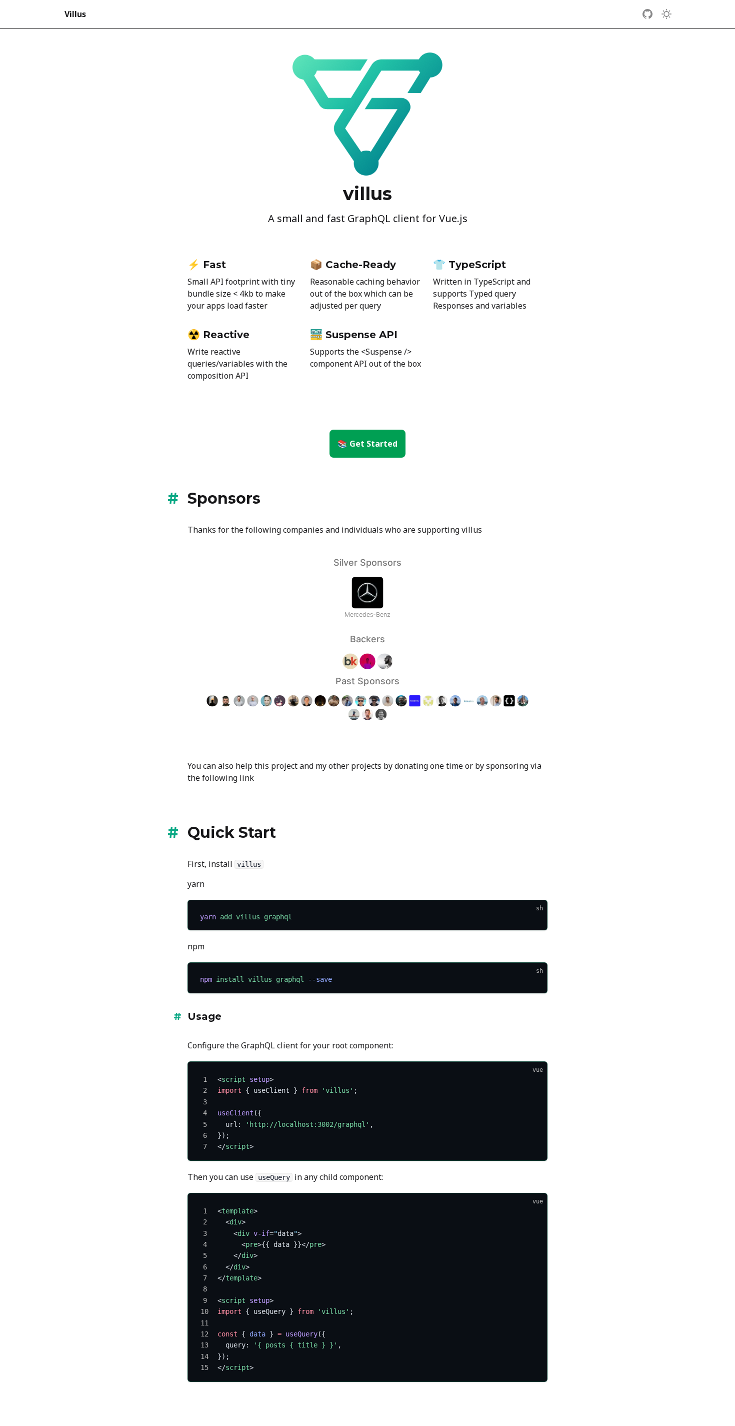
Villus (75, 14)
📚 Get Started (368, 443)
